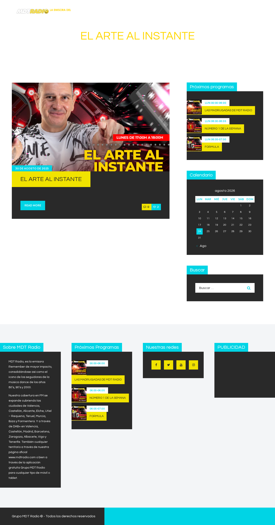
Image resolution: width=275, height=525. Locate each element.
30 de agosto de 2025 (32, 168)
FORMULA (212, 146)
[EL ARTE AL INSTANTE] (90, 127)
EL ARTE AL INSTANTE (51, 179)
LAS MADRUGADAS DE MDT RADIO (228, 110)
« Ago (201, 246)
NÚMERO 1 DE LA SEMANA (223, 128)
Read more (32, 205)
